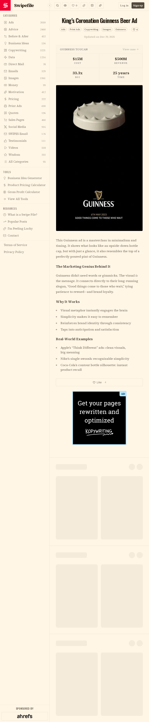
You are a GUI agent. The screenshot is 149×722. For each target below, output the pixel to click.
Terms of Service (63, 422)
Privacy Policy (87, 422)
